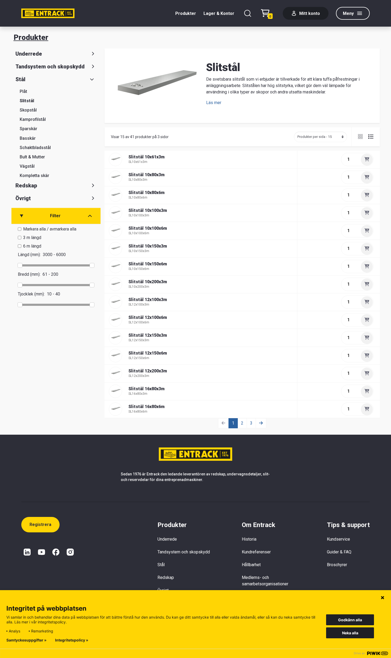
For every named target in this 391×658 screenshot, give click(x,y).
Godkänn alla (350, 620)
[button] (213, 102)
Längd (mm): (29, 254)
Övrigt (23, 198)
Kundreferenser (256, 551)
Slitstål (27, 100)
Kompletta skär (34, 175)
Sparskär (28, 128)
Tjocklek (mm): (31, 294)
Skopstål (28, 110)
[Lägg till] (367, 159)
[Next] (261, 423)
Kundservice (338, 539)
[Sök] (247, 13)
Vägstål (27, 166)
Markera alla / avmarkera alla (49, 229)
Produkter (185, 13)
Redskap (26, 185)
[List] (368, 136)
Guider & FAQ (339, 551)
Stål (20, 79)
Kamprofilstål (33, 119)
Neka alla (350, 633)
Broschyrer (337, 564)
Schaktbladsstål (35, 147)
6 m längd (32, 246)
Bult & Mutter (32, 156)
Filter (55, 215)
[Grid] (361, 136)
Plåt (23, 91)
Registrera (40, 524)
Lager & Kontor (218, 13)
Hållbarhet (251, 564)
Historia (249, 539)
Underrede (28, 54)
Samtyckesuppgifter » (26, 640)
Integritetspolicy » (71, 640)
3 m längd (32, 237)
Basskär (28, 138)
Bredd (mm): (29, 274)
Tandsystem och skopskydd (50, 66)
